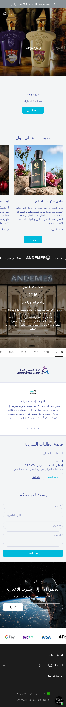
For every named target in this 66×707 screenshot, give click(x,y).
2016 (59, 352)
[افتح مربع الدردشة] (59, 700)
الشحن (33, 469)
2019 (46, 352)
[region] (33, 406)
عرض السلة (53, 477)
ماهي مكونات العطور (49, 201)
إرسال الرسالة (33, 553)
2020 (35, 352)
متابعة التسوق (33, 110)
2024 (11, 352)
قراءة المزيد (57, 229)
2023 (23, 352)
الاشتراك (13, 607)
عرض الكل (33, 239)
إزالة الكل (36, 477)
